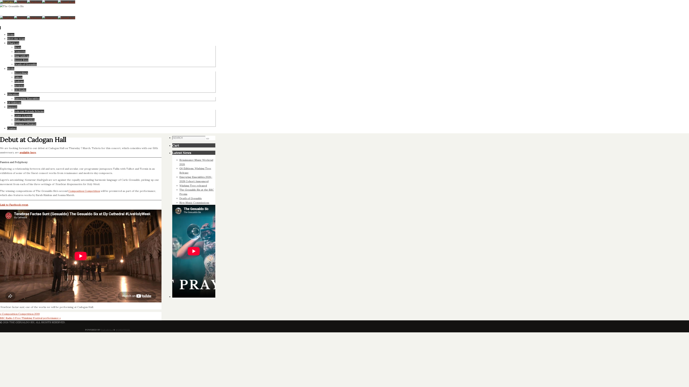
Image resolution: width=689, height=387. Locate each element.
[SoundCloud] (66, 2)
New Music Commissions (194, 202)
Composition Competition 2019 (20, 314)
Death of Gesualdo (190, 198)
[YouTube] (7, 2)
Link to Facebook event (14, 204)
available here (28, 152)
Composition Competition (84, 191)
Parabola (107, 329)
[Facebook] (34, 2)
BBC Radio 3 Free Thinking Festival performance (30, 318)
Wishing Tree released (193, 185)
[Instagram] (50, 2)
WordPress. (123, 329)
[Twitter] (20, 2)
